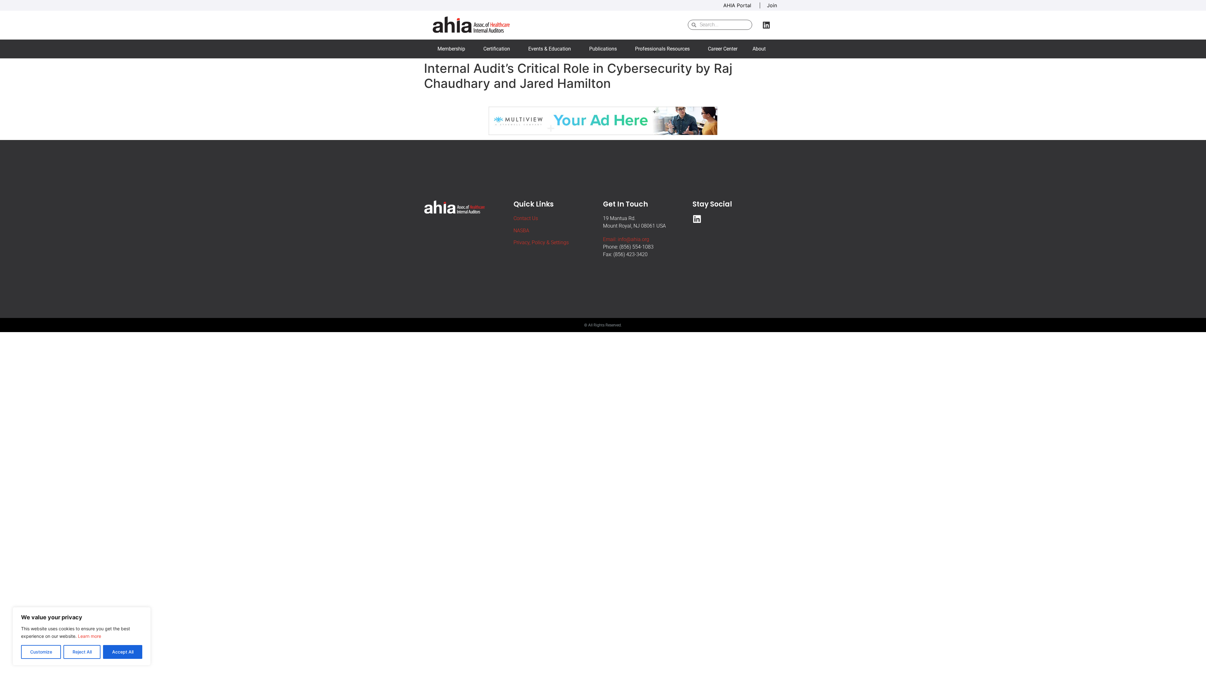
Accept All (122, 651)
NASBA (521, 231)
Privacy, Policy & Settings (541, 242)
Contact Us (525, 218)
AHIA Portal (738, 5)
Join (772, 5)
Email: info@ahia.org (626, 239)
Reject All (82, 651)
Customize (41, 651)
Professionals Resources (662, 49)
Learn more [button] (89, 636)
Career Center (722, 49)
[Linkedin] (766, 25)
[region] (82, 636)
